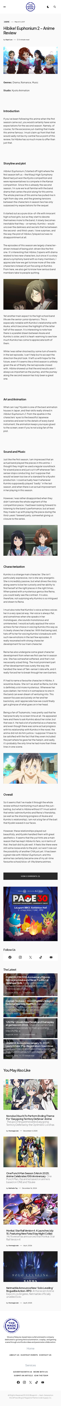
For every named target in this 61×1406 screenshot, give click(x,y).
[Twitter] (30, 957)
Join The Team (41, 1375)
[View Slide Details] (30, 914)
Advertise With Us (22, 1372)
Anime (6, 22)
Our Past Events (29, 1355)
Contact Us (45, 1355)
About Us (14, 1355)
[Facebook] (10, 957)
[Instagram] (20, 957)
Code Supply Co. (45, 1398)
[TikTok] (41, 957)
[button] (4, 7)
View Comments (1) (30, 876)
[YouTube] (51, 957)
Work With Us (40, 1372)
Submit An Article (23, 1375)
